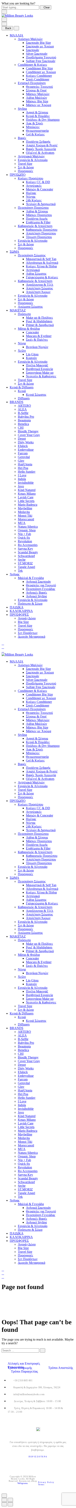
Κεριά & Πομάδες (38, 116)
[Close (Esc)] (4, 1500)
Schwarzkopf (26, 556)
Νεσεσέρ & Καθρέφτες (41, 376)
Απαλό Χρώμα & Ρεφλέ (42, 145)
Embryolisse (26, 449)
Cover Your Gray (29, 435)
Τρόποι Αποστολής (60, 1368)
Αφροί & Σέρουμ (37, 112)
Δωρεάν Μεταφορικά (31, 636)
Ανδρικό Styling (36, 596)
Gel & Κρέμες (35, 134)
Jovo (21, 486)
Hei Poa (23, 468)
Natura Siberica (28, 526)
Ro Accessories (27, 545)
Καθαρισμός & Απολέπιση (35, 226)
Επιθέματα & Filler (38, 222)
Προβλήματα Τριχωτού (41, 57)
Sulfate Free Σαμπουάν (40, 61)
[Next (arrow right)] (10, 1504)
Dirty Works (26, 442)
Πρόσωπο (24, 314)
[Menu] (4, 20)
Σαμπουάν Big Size (38, 42)
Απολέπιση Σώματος (39, 288)
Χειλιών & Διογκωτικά (41, 204)
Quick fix (24, 537)
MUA (22, 523)
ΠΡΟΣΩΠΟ (18, 174)
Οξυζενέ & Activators (40, 152)
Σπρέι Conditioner (37, 79)
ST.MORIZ (25, 563)
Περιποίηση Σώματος (32, 255)
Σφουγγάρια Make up (40, 372)
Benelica (23, 424)
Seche (22, 559)
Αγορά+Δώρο (27, 618)
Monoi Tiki (25, 515)
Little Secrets (26, 501)
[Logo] (17, 15)
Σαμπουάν (32, 50)
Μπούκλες (33, 127)
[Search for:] (20, 1350)
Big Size (23, 622)
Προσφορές (25, 171)
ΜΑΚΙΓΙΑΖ (18, 310)
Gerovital (24, 457)
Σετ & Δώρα (26, 167)
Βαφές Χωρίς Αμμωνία (41, 149)
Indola (22, 479)
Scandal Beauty (28, 552)
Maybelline (25, 508)
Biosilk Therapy (28, 431)
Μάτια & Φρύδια (29, 328)
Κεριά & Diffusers (21, 387)
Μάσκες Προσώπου (39, 215)
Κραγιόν (31, 358)
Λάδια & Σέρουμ (37, 211)
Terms (41, 1484)
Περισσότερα (38, 1456)
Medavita (24, 512)
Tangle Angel (26, 567)
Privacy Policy (46, 1482)
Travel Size (25, 163)
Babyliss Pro (26, 416)
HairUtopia (25, 464)
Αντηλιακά (33, 270)
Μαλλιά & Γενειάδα (31, 578)
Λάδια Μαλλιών (36, 97)
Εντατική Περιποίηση (32, 83)
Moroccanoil (26, 519)
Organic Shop (27, 530)
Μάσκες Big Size (37, 101)
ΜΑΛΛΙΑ (16, 35)
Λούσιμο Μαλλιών (30, 39)
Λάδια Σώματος (36, 273)
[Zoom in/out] (10, 1500)
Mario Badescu (27, 504)
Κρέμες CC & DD (38, 182)
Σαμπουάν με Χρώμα (40, 46)
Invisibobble (26, 482)
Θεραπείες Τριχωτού (39, 86)
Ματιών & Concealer (39, 189)
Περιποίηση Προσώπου (33, 207)
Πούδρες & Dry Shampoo (43, 119)
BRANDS (16, 402)
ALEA (22, 409)
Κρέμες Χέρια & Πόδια (41, 266)
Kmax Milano (27, 493)
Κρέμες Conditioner (39, 75)
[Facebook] (29, 1464)
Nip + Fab (24, 534)
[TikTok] (47, 1464)
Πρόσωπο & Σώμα (30, 603)
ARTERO (24, 405)
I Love (22, 475)
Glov (21, 460)
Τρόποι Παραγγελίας (24, 1371)
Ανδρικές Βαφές (36, 592)
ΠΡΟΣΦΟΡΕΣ (19, 614)
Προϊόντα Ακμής (37, 218)
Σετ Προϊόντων (27, 633)
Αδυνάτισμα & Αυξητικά (42, 262)
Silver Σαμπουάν (36, 53)
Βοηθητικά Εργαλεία (39, 369)
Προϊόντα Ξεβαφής (38, 141)
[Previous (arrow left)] (4, 1504)
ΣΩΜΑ (14, 251)
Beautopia (24, 420)
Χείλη (22, 350)
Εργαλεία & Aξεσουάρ (33, 160)
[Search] (3, 643)
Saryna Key (25, 548)
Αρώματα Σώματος (30, 306)
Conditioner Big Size (39, 68)
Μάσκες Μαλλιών (37, 94)
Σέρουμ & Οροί (36, 90)
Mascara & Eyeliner (38, 336)
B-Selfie (23, 413)
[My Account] (3, 647)
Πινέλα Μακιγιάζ (37, 365)
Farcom (23, 453)
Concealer (32, 332)
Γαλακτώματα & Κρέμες (42, 277)
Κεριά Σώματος (36, 394)
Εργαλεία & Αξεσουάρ (32, 240)
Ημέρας (31, 193)
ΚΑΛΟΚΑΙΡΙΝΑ (21, 611)
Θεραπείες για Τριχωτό (41, 585)
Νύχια (22, 343)
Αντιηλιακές (34, 185)
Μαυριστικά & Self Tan (41, 259)
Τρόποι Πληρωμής (20, 1368)
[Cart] (3, 651)
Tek (20, 570)
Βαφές (22, 138)
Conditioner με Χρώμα (41, 72)
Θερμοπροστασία (37, 130)
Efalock (23, 446)
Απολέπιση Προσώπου (41, 233)
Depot (22, 438)
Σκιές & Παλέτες (37, 339)
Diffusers (24, 398)
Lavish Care (25, 497)
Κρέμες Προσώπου (30, 178)
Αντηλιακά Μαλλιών (31, 156)
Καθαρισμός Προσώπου (41, 229)
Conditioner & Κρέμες (32, 64)
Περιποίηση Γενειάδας (40, 589)
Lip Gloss (32, 354)
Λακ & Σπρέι (34, 123)
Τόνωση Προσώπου (39, 237)
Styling (22, 108)
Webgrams (22, 1483)
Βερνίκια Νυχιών (37, 347)
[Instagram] (38, 1464)
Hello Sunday (26, 471)
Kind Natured (26, 490)
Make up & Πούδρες (39, 317)
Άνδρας (14, 574)
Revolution (25, 541)
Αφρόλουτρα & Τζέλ (39, 284)
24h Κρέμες (34, 200)
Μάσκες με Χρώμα (38, 105)
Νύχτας (30, 196)
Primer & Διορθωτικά (40, 325)
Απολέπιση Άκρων (38, 292)
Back (8, 28)
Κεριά (22, 391)
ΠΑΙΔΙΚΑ (17, 607)
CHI (21, 427)
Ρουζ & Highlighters (39, 321)
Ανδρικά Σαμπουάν (38, 581)
